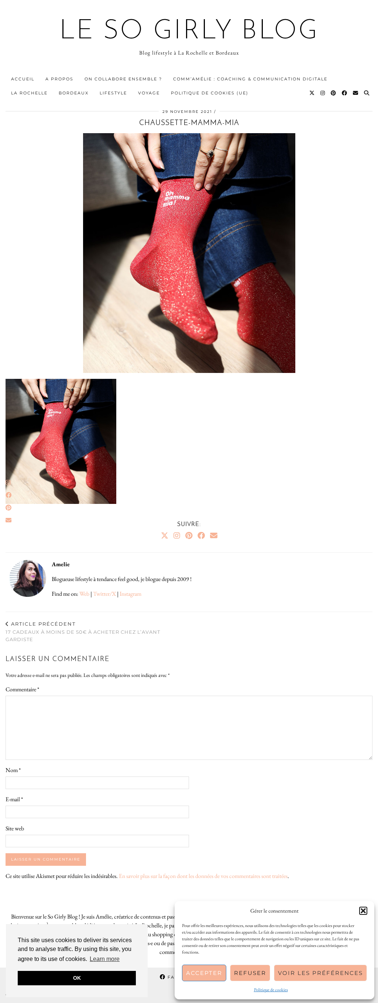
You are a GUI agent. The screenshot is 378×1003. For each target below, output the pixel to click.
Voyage (149, 93)
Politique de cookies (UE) (209, 93)
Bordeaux (74, 93)
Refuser (250, 972)
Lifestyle (113, 93)
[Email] (356, 93)
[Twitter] (312, 93)
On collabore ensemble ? (123, 79)
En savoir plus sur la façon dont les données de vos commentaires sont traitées (203, 876)
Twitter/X (104, 594)
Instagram (130, 594)
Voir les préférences (320, 972)
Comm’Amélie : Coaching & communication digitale (250, 79)
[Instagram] (323, 93)
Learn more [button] (105, 959)
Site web (15, 828)
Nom (13, 770)
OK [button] (77, 978)
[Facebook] (345, 93)
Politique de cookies (271, 990)
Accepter (204, 972)
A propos (59, 79)
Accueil (22, 79)
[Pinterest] (334, 93)
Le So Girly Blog (189, 31)
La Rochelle (29, 93)
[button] (363, 910)
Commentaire (22, 689)
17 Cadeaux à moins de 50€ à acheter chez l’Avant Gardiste (83, 631)
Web (84, 594)
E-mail (14, 799)
